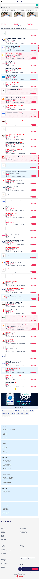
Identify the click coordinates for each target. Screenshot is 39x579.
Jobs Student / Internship (6, 474)
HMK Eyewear (8, 83)
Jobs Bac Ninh (4, 452)
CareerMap (2, 531)
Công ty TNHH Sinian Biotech (10, 32)
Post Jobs (22, 527)
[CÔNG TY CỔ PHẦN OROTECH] (3, 48)
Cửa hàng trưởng (9, 179)
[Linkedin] (22, 564)
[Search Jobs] (37, 5)
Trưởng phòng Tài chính (10, 332)
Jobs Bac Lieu (4, 451)
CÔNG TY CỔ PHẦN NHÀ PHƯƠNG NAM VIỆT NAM (13, 99)
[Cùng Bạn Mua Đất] (3, 215)
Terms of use (3, 549)
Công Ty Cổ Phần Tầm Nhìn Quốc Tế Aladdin (13, 303)
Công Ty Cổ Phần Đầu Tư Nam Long (11, 248)
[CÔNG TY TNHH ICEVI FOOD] (3, 129)
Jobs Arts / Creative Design (6, 431)
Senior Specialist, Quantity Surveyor (12, 247)
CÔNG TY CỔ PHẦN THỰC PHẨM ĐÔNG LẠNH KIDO (14, 180)
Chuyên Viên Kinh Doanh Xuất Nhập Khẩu (13, 156)
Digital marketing (4, 560)
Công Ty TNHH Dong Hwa (10, 369)
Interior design (3, 559)
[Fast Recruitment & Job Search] (19, 1)
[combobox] (18, 5)
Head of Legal (8, 233)
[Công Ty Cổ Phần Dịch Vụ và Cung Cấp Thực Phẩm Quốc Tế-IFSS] (3, 317)
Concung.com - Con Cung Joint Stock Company (13, 234)
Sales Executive (11, 410)
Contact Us (22, 546)
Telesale (2, 564)
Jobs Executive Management (6, 482)
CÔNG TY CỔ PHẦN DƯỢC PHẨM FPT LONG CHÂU (13, 200)
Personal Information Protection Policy (7, 550)
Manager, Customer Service (11, 253)
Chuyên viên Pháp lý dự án (10, 339)
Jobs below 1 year (5, 508)
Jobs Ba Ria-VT (4, 447)
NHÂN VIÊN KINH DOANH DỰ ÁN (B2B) (13, 75)
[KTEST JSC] (3, 107)
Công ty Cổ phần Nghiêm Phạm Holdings (12, 136)
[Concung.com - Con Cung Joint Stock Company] (3, 235)
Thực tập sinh (25, 410)
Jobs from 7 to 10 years (5, 512)
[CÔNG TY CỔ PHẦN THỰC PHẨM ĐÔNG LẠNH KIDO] (3, 181)
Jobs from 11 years (5, 513)
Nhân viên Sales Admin (11, 382)
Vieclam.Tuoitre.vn (23, 543)
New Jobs (2, 527)
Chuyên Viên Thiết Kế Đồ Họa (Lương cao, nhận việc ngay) (13, 98)
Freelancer (2, 558)
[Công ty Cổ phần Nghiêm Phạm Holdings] (3, 136)
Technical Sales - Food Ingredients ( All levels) (13, 316)
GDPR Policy (3, 546)
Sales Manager (8, 295)
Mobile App (2, 535)
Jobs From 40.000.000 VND (6, 468)
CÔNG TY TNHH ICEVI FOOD (10, 128)
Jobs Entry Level (4, 475)
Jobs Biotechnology (5, 435)
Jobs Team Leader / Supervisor (7, 478)
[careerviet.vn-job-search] (23, 559)
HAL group (8, 122)
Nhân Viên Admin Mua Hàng (11, 199)
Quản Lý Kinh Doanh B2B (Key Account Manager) (15, 288)
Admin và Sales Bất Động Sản (11, 213)
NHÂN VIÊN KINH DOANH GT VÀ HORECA (13, 368)
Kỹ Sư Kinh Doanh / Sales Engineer (12, 112)
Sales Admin (32, 410)
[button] (30, 35)
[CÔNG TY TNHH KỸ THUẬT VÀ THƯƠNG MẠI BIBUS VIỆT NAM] (3, 114)
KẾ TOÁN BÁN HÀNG (10, 192)
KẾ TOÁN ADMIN (9, 206)
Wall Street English (9, 187)
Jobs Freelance (4, 492)
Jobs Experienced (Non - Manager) (7, 477)
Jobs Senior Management (6, 481)
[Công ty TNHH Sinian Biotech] (3, 33)
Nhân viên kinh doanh (6, 413)
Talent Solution (22, 529)
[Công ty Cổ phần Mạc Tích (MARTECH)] (3, 355)
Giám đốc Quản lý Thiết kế (10, 226)
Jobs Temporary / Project (6, 491)
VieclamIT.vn (22, 545)
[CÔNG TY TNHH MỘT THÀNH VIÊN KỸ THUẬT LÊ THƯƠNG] (3, 144)
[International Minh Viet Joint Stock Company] (3, 70)
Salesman (2, 566)
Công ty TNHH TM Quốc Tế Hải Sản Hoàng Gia (13, 241)
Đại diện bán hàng (18, 410)
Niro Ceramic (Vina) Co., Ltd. (10, 376)
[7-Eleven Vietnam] (3, 311)
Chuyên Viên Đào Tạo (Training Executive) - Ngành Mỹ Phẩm (15, 120)
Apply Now (33, 35)
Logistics (17, 413)
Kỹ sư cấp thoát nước (25, 413)
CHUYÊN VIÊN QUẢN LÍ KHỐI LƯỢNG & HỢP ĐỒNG (15, 105)
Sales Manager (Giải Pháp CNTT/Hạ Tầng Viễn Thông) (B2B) (15, 39)
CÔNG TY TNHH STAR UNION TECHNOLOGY (13, 173)
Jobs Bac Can (4, 448)
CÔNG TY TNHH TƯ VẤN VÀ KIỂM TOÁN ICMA (13, 55)
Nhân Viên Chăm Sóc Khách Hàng (12, 220)
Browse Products (23, 531)
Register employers (23, 532)
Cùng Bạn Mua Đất (9, 214)
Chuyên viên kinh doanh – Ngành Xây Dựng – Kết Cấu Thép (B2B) (15, 135)
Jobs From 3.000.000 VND (6, 459)
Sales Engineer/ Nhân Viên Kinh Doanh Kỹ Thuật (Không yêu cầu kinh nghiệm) (14, 354)
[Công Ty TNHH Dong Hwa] (3, 370)
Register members (4, 539)
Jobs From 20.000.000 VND (6, 465)
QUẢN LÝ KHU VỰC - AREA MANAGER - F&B (14, 302)
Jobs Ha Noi (4, 443)
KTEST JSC (8, 106)
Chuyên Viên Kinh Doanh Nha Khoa (13, 46)
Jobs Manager (4, 479)
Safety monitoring (4, 563)
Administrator (3, 567)
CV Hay (2, 528)
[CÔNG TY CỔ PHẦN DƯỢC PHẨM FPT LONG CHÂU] (3, 201)
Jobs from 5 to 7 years (5, 510)
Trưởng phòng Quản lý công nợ (11, 274)
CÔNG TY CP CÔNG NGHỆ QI (10, 40)
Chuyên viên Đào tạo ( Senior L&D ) (12, 82)
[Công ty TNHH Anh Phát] (3, 194)
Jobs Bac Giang (4, 450)
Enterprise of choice (7, 7)
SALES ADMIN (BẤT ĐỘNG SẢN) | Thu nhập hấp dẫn (14, 325)
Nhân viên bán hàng (5, 416)
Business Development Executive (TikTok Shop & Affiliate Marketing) (16, 172)
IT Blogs (2, 533)
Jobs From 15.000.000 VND (6, 464)
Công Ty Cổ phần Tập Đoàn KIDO (11, 383)
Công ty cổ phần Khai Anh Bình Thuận (12, 157)
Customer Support (4, 553)
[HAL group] (3, 122)
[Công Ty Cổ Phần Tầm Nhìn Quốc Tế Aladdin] (3, 304)
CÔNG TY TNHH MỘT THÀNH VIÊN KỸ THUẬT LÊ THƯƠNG (15, 143)
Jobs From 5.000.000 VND (6, 460)
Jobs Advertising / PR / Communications (8, 429)
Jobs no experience (5, 506)
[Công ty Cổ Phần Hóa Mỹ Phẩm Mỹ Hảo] (3, 165)
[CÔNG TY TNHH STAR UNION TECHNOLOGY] (3, 173)
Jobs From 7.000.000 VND (6, 461)
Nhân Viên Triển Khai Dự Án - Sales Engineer (14, 149)
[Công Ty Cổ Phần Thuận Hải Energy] (3, 63)
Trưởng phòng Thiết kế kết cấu (11, 281)
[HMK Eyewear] (3, 84)
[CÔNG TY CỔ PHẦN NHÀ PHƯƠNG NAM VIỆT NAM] (3, 99)
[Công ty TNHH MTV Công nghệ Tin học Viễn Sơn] (3, 297)
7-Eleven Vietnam (9, 310)
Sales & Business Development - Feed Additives (14, 31)
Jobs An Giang (4, 446)
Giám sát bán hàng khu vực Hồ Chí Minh (13, 163)
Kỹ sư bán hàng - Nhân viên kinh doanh (14, 142)
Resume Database (23, 528)
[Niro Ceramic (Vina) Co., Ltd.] (3, 377)
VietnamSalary (3, 529)
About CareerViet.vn (4, 543)
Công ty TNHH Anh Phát (10, 194)
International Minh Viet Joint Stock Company (13, 69)
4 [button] (21, 388)
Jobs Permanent (4, 490)
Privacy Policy (3, 545)
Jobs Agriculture (4, 430)
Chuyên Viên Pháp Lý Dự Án (11, 61)
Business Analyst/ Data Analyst (11, 309)
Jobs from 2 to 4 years (5, 509)
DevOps (7, 261)
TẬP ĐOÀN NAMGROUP (9, 269)
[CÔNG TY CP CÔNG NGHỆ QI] (3, 40)
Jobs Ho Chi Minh (5, 444)
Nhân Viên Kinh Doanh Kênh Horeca (12, 127)
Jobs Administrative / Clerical (7, 428)
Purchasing (4, 410)
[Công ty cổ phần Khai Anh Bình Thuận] (3, 158)
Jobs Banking (4, 434)
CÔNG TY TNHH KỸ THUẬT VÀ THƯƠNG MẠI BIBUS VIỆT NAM (15, 113)
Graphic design (3, 562)
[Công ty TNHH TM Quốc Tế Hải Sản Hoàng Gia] (3, 242)
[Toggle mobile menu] (1, 1)
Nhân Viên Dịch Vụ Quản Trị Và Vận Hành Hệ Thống (15, 361)
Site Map (2, 536)
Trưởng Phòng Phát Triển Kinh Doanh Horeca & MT (15, 240)
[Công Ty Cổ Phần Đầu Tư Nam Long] (3, 249)
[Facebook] (20, 564)
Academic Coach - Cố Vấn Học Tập (12, 186)
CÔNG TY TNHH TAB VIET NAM (11, 76)
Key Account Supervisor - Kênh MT (13, 68)
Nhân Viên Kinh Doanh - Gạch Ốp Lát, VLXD (13, 375)
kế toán (13, 413)
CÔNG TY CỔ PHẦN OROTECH (10, 47)
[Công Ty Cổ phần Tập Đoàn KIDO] (3, 384)
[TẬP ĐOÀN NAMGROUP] (3, 228)
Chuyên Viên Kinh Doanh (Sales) (12, 53)
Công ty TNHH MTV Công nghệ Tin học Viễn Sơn (13, 296)
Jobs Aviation (4, 433)
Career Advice (3, 532)
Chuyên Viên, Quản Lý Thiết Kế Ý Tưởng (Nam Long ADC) (15, 347)
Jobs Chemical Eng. (5, 437)
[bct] (19, 576)
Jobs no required (5, 505)
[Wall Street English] (3, 188)
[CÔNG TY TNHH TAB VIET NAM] (3, 77)
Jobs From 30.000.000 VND (6, 466)
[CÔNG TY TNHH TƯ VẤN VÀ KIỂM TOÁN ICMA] (3, 55)
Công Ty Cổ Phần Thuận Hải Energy (11, 62)
